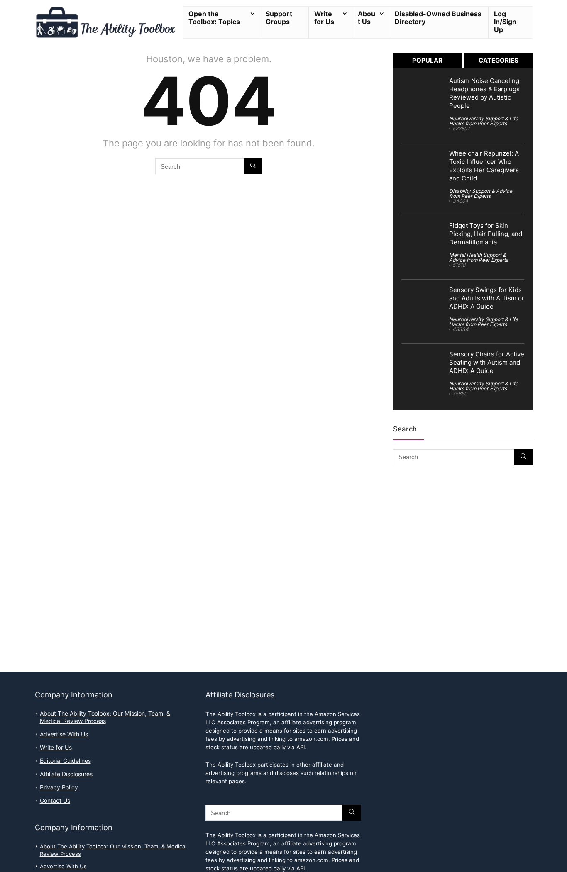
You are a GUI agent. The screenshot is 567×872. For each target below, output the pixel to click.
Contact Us (55, 800)
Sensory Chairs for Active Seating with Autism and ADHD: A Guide (486, 363)
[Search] (253, 166)
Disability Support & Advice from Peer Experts (480, 193)
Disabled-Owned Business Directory (438, 18)
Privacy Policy (59, 787)
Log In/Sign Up (505, 22)
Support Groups (279, 18)
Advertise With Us (64, 734)
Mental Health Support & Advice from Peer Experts (478, 257)
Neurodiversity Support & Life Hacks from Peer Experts (483, 121)
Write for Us (324, 18)
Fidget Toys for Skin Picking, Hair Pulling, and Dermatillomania (485, 234)
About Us (366, 18)
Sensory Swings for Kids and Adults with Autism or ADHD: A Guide (486, 298)
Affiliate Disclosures (66, 774)
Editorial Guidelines (65, 761)
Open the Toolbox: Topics (214, 18)
